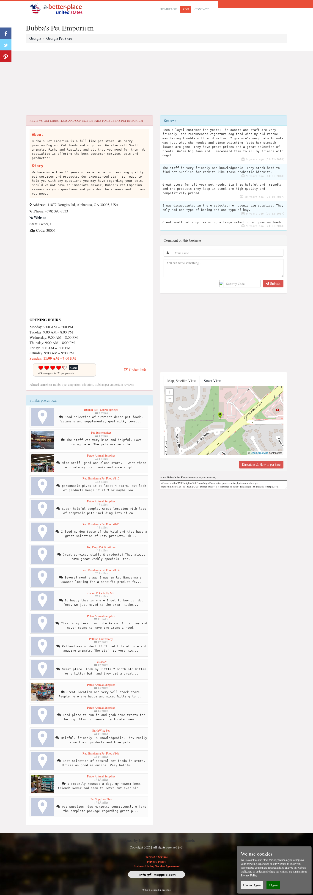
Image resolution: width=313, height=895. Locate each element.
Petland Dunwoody (101, 639)
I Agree (273, 885)
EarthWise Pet (101, 730)
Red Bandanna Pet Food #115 (101, 478)
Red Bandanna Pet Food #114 (101, 570)
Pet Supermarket (101, 432)
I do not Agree (252, 885)
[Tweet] (5, 44)
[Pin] (5, 56)
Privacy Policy (156, 861)
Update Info (137, 369)
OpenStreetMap (259, 452)
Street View (212, 380)
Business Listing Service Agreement (157, 866)
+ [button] (169, 392)
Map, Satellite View (181, 380)
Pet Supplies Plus (101, 799)
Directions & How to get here (261, 464)
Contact (202, 9)
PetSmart (101, 662)
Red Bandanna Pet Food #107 (101, 524)
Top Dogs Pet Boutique (101, 547)
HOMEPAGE (168, 9)
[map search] (59, 8)
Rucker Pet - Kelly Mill (101, 593)
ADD (185, 9)
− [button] (169, 399)
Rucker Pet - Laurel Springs (101, 410)
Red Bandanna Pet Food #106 (101, 753)
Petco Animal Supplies (101, 455)
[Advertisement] (156, 83)
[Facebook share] (5, 33)
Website (39, 217)
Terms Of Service (156, 856)
